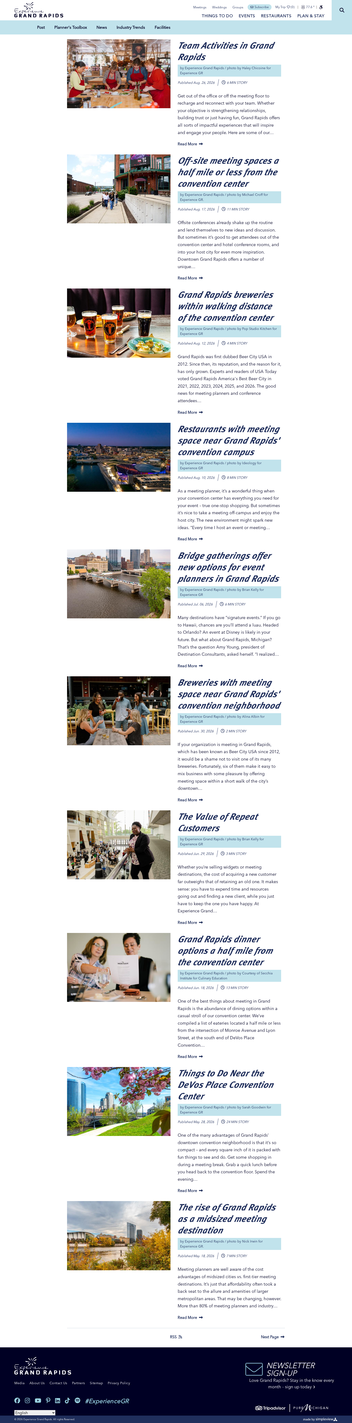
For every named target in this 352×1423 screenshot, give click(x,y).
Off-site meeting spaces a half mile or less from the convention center (228, 171)
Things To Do (217, 15)
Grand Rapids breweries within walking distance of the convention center (225, 306)
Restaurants (276, 15)
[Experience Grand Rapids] (39, 9)
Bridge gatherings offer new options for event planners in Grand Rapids (228, 566)
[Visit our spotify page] (77, 1400)
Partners (78, 1383)
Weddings (219, 7)
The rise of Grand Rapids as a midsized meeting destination (226, 1218)
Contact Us (58, 1383)
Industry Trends (131, 27)
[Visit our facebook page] (17, 1400)
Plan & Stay (310, 15)
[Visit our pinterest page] (48, 1400)
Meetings (199, 7)
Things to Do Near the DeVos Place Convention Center (225, 1084)
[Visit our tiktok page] (67, 1400)
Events (247, 15)
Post (41, 27)
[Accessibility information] (321, 7)
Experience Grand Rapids (204, 68)
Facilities (162, 27)
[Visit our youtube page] (38, 1400)
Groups (238, 7)
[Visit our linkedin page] (57, 1400)
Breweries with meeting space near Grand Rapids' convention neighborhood (229, 693)
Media (19, 1383)
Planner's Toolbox (70, 27)
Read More (187, 143)
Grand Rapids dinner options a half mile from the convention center (225, 950)
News (102, 27)
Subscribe (262, 7)
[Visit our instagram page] (27, 1400)
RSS (173, 1336)
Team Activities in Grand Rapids (225, 50)
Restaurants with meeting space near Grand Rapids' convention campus (228, 440)
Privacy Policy (119, 1383)
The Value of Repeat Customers (217, 821)
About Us (37, 1383)
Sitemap (96, 1383)
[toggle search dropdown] (342, 10)
